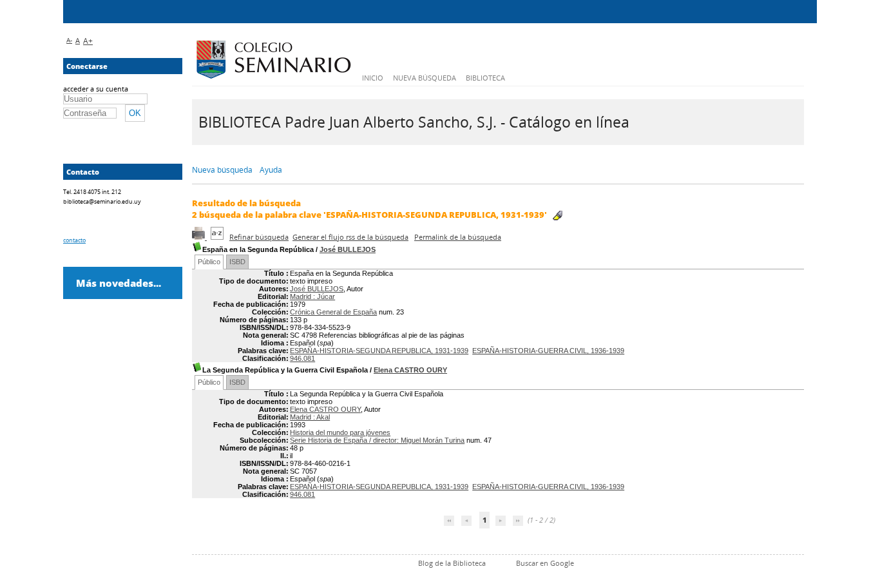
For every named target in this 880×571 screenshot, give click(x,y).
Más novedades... (118, 282)
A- (69, 39)
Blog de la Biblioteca (452, 563)
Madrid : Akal (310, 417)
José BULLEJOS (348, 249)
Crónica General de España (333, 312)
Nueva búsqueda (424, 77)
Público (209, 262)
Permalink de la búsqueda (457, 237)
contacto (74, 240)
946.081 (302, 358)
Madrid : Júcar (312, 296)
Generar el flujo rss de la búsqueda (350, 237)
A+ (88, 40)
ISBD (237, 262)
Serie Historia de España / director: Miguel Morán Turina (377, 440)
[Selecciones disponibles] (218, 237)
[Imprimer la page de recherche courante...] (199, 237)
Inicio (372, 77)
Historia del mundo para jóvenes (340, 432)
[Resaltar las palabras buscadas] (557, 215)
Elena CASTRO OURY (410, 370)
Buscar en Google (545, 563)
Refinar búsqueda (259, 237)
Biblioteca (485, 77)
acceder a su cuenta (95, 88)
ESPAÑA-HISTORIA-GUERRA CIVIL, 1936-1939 (548, 350)
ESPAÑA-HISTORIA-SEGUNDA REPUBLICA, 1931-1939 (379, 350)
